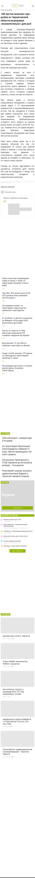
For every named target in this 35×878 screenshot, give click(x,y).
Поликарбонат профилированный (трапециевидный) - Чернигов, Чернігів (17, 751)
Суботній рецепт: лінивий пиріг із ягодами (17, 439)
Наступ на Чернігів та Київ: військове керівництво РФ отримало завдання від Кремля (15, 332)
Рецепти (8, 495)
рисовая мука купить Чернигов (16, 636)
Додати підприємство (17, 551)
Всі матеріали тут (17, 508)
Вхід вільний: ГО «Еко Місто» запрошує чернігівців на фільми (16, 344)
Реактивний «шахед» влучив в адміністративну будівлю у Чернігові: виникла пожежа (17, 473)
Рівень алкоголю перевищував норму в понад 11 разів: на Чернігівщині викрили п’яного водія (15, 282)
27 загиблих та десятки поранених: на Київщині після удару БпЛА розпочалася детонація (17, 320)
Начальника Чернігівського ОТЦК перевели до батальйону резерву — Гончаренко (17, 462)
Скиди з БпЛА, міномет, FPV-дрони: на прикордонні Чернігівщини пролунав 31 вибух (17, 355)
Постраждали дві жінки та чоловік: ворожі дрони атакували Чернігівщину (17, 368)
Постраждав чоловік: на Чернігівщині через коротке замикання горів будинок (14, 307)
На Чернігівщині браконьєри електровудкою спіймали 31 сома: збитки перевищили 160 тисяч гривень (17, 450)
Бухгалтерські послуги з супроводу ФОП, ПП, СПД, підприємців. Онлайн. (13, 691)
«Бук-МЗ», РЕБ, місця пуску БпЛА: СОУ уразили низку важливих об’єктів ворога (16, 295)
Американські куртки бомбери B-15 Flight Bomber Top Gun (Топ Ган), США (17, 721)
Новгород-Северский (7, 187)
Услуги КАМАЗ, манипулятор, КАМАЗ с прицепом (15, 662)
